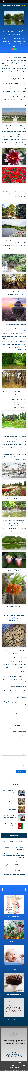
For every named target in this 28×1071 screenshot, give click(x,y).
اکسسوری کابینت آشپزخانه (10, 1057)
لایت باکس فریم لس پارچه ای (17, 1055)
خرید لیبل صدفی (9, 1054)
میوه (19, 344)
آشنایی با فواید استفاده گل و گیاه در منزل (14, 941)
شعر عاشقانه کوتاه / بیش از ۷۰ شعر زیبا (14, 1019)
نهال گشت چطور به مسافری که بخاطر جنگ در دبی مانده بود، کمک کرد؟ (9, 817)
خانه (24, 5)
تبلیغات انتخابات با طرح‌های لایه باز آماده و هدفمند (14, 861)
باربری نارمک (19, 1057)
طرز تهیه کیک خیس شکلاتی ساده (14, 994)
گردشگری (22, 5)
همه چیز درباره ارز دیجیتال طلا (19, 870)
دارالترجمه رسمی (7, 1055)
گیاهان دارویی (22, 331)
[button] (24, 1)
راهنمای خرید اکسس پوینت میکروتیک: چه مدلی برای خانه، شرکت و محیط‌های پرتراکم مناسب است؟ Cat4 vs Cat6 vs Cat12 (14, 855)
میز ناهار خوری (17, 1054)
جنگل (19, 394)
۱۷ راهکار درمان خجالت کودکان (14, 916)
